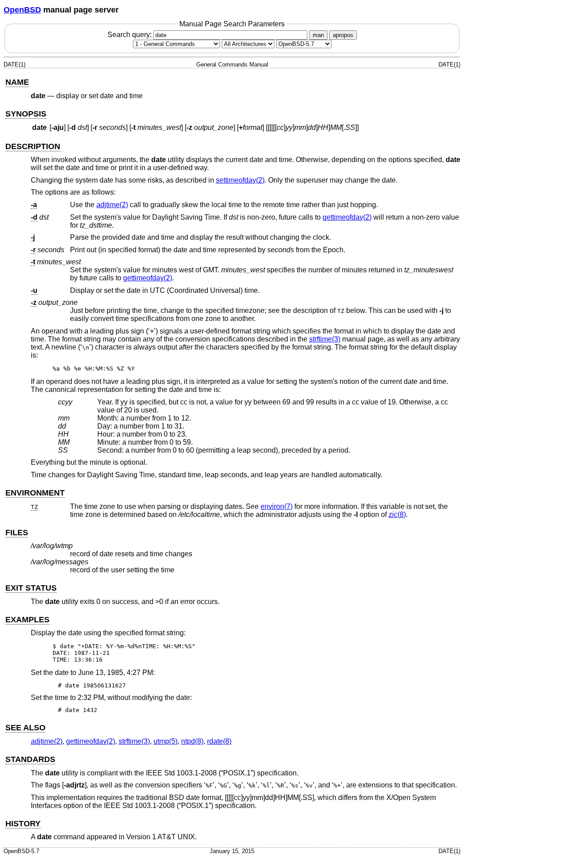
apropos (343, 35)
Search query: (130, 34)
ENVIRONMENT (35, 492)
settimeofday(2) (240, 180)
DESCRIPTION (32, 146)
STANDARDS (30, 759)
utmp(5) (165, 741)
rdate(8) (219, 741)
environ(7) (277, 506)
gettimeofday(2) (347, 217)
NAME (17, 82)
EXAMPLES (27, 619)
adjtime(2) (112, 204)
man (318, 35)
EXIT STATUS (31, 587)
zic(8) (397, 514)
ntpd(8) (192, 741)
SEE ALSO (25, 727)
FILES (16, 532)
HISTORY (23, 823)
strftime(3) (324, 339)
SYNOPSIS (25, 113)
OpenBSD (22, 9)
